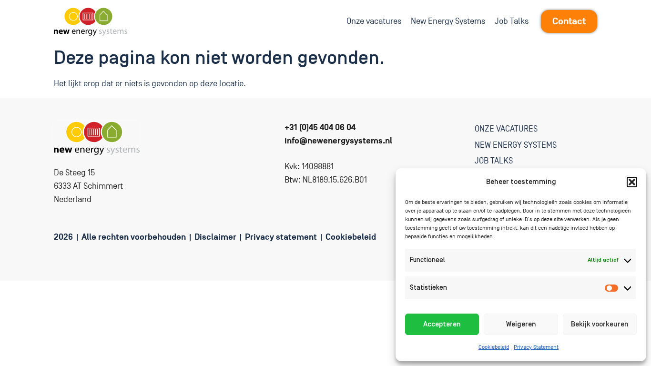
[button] (632, 182)
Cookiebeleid (493, 347)
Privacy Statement (536, 347)
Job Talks (512, 21)
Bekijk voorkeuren (600, 324)
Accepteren (442, 324)
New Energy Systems (448, 21)
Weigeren (521, 324)
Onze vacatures (373, 21)
